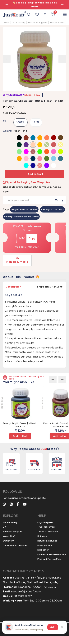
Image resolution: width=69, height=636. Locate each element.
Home (6, 22)
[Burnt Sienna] (26, 137)
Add (52, 627)
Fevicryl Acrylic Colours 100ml (21, 216)
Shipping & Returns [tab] (49, 286)
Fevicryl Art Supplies (37, 22)
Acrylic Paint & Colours (24, 209)
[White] (53, 165)
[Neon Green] (39, 151)
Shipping (42, 536)
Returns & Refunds (47, 540)
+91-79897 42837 (22, 596)
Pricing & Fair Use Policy (49, 559)
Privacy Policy (44, 545)
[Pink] (26, 158)
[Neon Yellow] (60, 151)
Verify (59, 200)
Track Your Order (46, 527)
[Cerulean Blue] (32, 137)
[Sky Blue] (53, 158)
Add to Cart (35, 174)
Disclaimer (42, 549)
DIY (5, 527)
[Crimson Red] (53, 137)
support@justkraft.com (26, 591)
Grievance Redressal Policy (51, 554)
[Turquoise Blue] (26, 165)
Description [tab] (13, 286)
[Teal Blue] (60, 158)
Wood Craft (9, 536)
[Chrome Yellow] (39, 137)
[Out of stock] (46, 144)
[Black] (19, 137)
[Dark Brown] (60, 137)
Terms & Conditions (47, 531)
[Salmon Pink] (39, 158)
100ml (20, 122)
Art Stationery (18, 22)
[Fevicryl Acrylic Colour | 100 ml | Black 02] (20, 403)
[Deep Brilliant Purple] (26, 144)
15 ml (35, 122)
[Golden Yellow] (39, 144)
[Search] (29, 14)
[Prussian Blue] (32, 158)
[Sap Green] (46, 158)
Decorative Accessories (15, 545)
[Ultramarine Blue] (32, 165)
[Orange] (19, 158)
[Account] (45, 14)
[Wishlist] (37, 14)
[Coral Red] (46, 137)
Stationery (8, 540)
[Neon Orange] (46, 151)
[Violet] (46, 165)
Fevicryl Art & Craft (52, 209)
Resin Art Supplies (12, 531)
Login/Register (45, 522)
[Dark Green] (19, 144)
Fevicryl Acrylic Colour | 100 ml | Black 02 (20, 425)
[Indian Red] (53, 144)
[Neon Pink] (53, 151)
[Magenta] (26, 151)
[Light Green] (19, 151)
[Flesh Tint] (32, 144)
